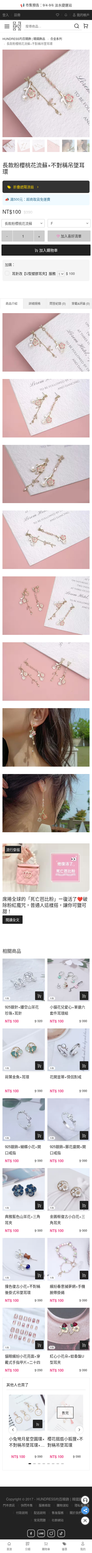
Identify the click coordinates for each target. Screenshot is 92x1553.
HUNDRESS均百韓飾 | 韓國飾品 (23, 39)
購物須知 (62, 1505)
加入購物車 (48, 250)
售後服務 (58, 1513)
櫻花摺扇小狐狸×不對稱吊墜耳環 (65, 1442)
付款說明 (22, 1513)
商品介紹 (11, 303)
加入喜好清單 (70, 235)
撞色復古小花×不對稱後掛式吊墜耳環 (22, 1289)
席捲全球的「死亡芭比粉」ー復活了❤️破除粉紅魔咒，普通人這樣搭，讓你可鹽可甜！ (45, 904)
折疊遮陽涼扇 (24, 186)
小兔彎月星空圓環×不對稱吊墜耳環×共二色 (27, 1442)
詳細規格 (34, 303)
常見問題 (40, 1520)
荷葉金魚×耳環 (17, 1076)
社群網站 (58, 1520)
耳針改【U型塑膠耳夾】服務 (34, 273)
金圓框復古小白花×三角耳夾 (67, 1219)
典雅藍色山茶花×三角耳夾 (22, 1219)
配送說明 (40, 1513)
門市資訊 (9, 1505)
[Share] (85, 1510)
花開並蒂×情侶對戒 (65, 1076)
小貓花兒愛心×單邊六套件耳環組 (67, 1010)
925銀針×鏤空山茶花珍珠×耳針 (22, 1010)
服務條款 (45, 1505)
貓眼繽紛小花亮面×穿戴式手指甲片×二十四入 (22, 1362)
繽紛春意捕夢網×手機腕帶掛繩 (67, 1289)
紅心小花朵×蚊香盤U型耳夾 (67, 1359)
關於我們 (75, 1513)
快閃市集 (27, 1505)
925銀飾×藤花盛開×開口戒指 (68, 1149)
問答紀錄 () (58, 303)
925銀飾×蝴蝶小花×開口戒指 (23, 1149)
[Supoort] (85, 1500)
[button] (13, 1430)
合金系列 (56, 39)
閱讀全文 (12, 919)
